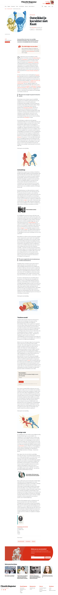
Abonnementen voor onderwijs (23, 590)
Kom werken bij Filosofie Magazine (42, 591)
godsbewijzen (33, 86)
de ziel (29, 360)
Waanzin (33, 541)
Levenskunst (28, 541)
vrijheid (25, 200)
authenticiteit (30, 62)
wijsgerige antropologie (21, 87)
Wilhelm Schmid (36, 58)
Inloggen (21, 592)
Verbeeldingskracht (31, 222)
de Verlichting (21, 445)
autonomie (36, 62)
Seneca (18, 72)
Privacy (50, 589)
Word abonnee (48, 3)
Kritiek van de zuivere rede (35, 80)
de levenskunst (26, 117)
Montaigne (36, 70)
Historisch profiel (9, 8)
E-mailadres (20, 377)
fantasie (22, 228)
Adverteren (41, 589)
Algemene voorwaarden (52, 590)
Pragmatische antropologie (28, 107)
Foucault (28, 70)
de (22, 81)
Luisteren (31, 29)
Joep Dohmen (24, 59)
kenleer (39, 86)
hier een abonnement (30, 51)
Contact (49, 6)
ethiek (27, 87)
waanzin (25, 229)
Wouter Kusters (34, 27)
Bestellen (44, 3)
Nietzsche (32, 70)
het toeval (19, 137)
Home (5, 8)
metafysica (28, 86)
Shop (52, 6)
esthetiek (34, 87)
